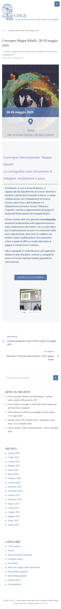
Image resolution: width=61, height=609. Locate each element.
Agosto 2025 (13, 503)
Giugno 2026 (14, 461)
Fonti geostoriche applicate (20, 555)
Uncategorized (8, 55)
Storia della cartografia (35, 51)
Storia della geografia (17, 576)
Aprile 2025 (13, 520)
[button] (7, 299)
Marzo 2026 (13, 474)
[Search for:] (28, 378)
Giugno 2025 (14, 512)
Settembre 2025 (15, 499)
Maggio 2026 (14, 465)
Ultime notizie (51, 51)
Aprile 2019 (13, 525)
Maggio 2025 (14, 516)
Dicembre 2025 (15, 486)
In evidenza (13, 563)
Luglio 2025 (13, 508)
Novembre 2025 (15, 491)
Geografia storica (18, 51)
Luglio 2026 (13, 457)
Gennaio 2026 (14, 482)
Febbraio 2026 (14, 478)
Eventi (7, 51)
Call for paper (14, 546)
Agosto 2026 (13, 453)
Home (4, 30)
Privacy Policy (43, 603)
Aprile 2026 (13, 470)
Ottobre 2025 (14, 495)
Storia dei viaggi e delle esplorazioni (24, 567)
